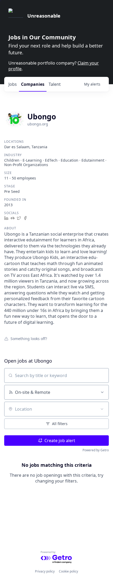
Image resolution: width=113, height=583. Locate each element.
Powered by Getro (96, 450)
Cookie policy (68, 571)
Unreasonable (43, 16)
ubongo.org (37, 124)
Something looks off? (29, 338)
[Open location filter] (102, 409)
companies (32, 84)
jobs (12, 84)
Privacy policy (45, 571)
